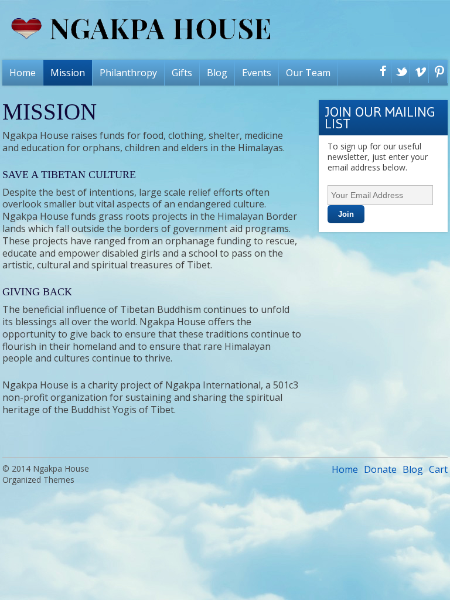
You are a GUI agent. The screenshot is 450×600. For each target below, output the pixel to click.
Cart (438, 469)
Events (256, 72)
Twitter (399, 72)
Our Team (308, 72)
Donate (380, 469)
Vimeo (418, 72)
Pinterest (437, 72)
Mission (67, 72)
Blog (217, 72)
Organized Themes (38, 479)
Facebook (380, 72)
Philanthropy (128, 72)
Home (22, 72)
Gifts (182, 72)
